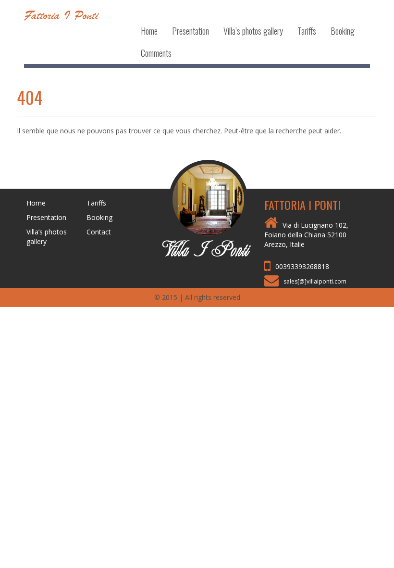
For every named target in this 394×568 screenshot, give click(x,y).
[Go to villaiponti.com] (197, 207)
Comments (156, 53)
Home (149, 31)
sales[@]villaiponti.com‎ (314, 281)
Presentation (190, 31)
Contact (98, 231)
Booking (343, 31)
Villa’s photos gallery (253, 31)
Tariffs (306, 31)
